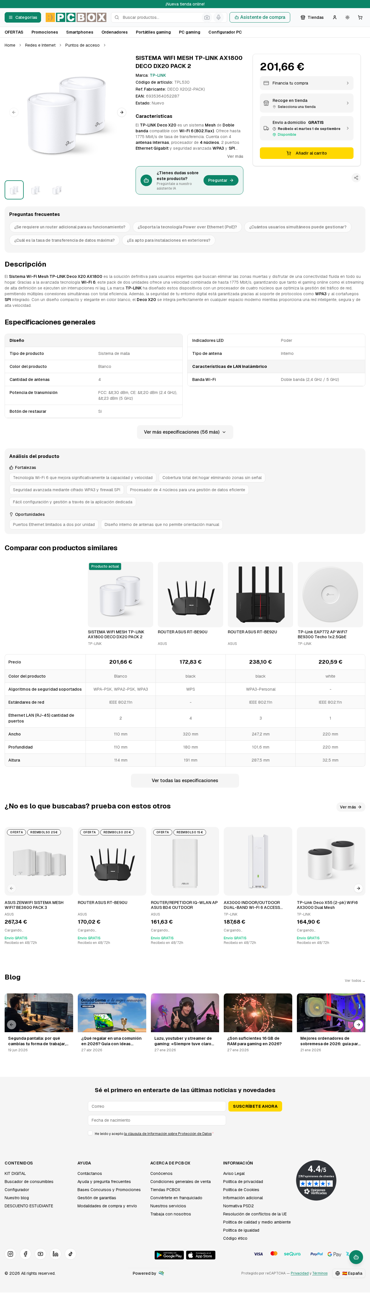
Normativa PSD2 (238, 1205)
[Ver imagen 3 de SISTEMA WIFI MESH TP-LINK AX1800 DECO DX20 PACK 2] (56, 189)
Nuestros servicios (168, 1205)
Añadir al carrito (311, 153)
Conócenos (161, 1173)
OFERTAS (14, 32)
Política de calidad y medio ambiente (257, 1222)
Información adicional (243, 1197)
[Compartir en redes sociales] (356, 177)
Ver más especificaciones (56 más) (181, 432)
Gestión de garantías (96, 1197)
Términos (320, 1273)
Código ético (235, 1238)
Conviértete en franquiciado (176, 1197)
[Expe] (161, 1273)
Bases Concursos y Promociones (109, 1189)
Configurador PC (225, 32)
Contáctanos (89, 1173)
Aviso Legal (234, 1173)
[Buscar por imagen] (207, 17)
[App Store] (200, 1255)
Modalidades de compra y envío (107, 1205)
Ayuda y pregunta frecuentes (104, 1181)
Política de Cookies (241, 1189)
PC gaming (189, 32)
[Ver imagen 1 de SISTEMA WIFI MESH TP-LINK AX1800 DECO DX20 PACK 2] (14, 189)
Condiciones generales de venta (180, 1181)
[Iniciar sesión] (335, 17)
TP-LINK (158, 75)
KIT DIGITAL (15, 1173)
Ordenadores (114, 32)
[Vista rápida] (96, 620)
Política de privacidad (243, 1181)
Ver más (235, 156)
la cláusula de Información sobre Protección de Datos (168, 1133)
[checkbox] (90, 1133)
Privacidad (300, 1273)
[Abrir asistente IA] (356, 1257)
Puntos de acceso (82, 45)
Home (10, 45)
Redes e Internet (40, 45)
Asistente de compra (262, 17)
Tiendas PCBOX (165, 1189)
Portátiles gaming (153, 32)
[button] (68, 112)
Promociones (45, 32)
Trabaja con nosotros (170, 1214)
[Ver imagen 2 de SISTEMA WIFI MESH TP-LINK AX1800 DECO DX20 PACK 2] (35, 189)
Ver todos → (355, 980)
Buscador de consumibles (29, 1181)
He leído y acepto (154, 1133)
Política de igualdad (241, 1230)
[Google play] (169, 1255)
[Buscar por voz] (218, 17)
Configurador (17, 1189)
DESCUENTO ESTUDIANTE (29, 1205)
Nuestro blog (17, 1197)
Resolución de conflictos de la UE (255, 1214)
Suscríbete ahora (255, 1106)
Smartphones (79, 32)
